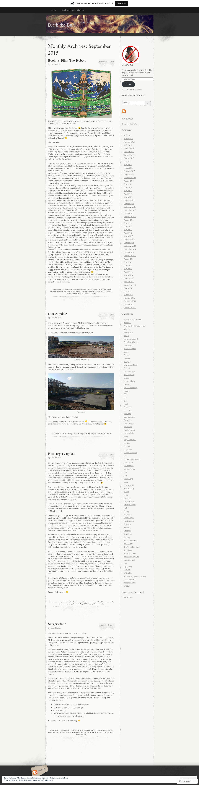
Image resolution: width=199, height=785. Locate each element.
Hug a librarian (130, 439)
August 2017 (129, 158)
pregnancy (89, 602)
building (103, 433)
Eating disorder (130, 371)
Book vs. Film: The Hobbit (67, 60)
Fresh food (128, 407)
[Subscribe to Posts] (124, 112)
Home (53, 9)
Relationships (129, 521)
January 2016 (129, 203)
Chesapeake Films (131, 365)
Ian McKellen (102, 289)
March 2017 (128, 168)
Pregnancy (105, 732)
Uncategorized (129, 560)
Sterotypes (128, 534)
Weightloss (128, 573)
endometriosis (109, 602)
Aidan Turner (72, 289)
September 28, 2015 (106, 61)
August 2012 (129, 288)
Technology (128, 543)
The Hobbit (91, 291)
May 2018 (128, 145)
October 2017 (129, 151)
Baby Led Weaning (131, 342)
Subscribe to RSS (39, 772)
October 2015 (129, 213)
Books (126, 351)
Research (127, 524)
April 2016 (128, 194)
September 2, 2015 (107, 625)
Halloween (128, 426)
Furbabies (127, 413)
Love (126, 482)
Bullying (127, 361)
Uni (125, 563)
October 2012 (129, 281)
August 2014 (129, 259)
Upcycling (128, 566)
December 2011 (130, 301)
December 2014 (130, 246)
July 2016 (127, 184)
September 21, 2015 (106, 314)
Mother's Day (129, 488)
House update (57, 313)
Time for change (130, 553)
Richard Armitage (81, 291)
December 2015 (130, 207)
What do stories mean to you (135, 576)
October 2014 (129, 252)
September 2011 (130, 307)
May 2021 (128, 135)
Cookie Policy (48, 780)
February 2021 (129, 141)
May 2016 (128, 190)
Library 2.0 (128, 462)
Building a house (72, 433)
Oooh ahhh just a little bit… (73, 9)
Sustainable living (131, 540)
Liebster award (129, 469)
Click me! (128, 84)
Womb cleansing (99, 604)
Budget (126, 355)
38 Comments (54, 730)
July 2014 (127, 262)
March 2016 (128, 197)
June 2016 (128, 187)
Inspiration (128, 449)
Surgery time (57, 623)
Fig (125, 397)
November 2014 (130, 249)
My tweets (127, 118)
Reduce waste (129, 517)
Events (126, 378)
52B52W (74, 294)
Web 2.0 (127, 569)
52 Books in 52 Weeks (132, 319)
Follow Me (127, 64)
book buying (128, 345)
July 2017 (127, 161)
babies (102, 602)
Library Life (128, 465)
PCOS (83, 602)
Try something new (131, 556)
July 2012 (127, 291)
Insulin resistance (75, 602)
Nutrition (127, 498)
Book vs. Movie (83, 294)
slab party (91, 433)
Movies (126, 491)
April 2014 (128, 272)
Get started (121, 3)
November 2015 (130, 210)
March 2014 (128, 275)
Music (126, 495)
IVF (125, 456)
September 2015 (130, 216)
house (109, 433)
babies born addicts (131, 338)
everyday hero (129, 381)
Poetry (126, 511)
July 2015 (127, 223)
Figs (125, 400)
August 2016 (129, 181)
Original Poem (129, 501)
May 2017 (128, 164)
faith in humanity (130, 387)
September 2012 (130, 285)
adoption (127, 329)
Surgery (90, 604)
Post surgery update (61, 453)
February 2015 (129, 239)
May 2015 (128, 229)
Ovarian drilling (78, 604)
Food (126, 404)
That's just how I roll (132, 547)
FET (125, 394)
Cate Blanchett (81, 289)
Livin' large (128, 478)
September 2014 (130, 255)
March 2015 (128, 236)
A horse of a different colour (135, 325)
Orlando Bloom (61, 291)
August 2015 (129, 220)
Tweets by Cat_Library (130, 123)
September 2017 (130, 155)
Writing (127, 586)
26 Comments (56, 433)
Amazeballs (128, 332)
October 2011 (129, 304)
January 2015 (129, 242)
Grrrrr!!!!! (128, 420)
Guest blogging (130, 423)
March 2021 (128, 138)
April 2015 (128, 233)
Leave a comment (56, 289)
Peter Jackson (71, 291)
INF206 (127, 443)
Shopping (127, 530)
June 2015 (128, 226)
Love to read (129, 485)
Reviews (127, 527)
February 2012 (129, 298)
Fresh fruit (128, 410)
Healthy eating (129, 430)
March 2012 (128, 294)
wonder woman (130, 582)
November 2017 (130, 148)
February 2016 (129, 200)
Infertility (66, 602)
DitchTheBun (56, 64)
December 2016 (130, 177)
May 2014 (128, 268)
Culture (127, 368)
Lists (126, 475)
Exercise (127, 384)
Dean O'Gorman (92, 289)
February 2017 (129, 171)
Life (125, 472)
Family (126, 391)
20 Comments (53, 602)
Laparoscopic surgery (65, 604)
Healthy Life (129, 433)
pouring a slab (82, 433)
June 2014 (128, 265)
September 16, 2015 (106, 454)
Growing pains (129, 417)
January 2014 (129, 278)
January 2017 (129, 174)
